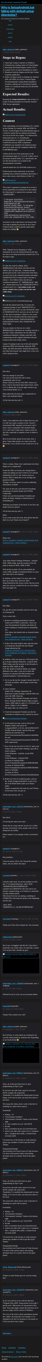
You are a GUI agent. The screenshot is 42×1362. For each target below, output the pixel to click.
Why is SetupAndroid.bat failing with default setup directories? (17, 11)
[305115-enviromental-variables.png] (16, 718)
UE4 (10, 20)
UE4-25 (10, 33)
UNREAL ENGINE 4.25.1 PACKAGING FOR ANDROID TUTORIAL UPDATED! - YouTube (21, 653)
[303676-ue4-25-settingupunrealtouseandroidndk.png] (21, 181)
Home (4, 1348)
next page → (7, 1333)
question (10, 24)
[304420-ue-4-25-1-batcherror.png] (15, 261)
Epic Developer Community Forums (14, 2)
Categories (12, 1348)
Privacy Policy (21, 1352)
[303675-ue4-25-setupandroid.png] (15, 115)
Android (10, 37)
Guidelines (22, 1348)
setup (10, 41)
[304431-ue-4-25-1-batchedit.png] (15, 296)
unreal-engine (10, 29)
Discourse (14, 1357)
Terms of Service (8, 1352)
